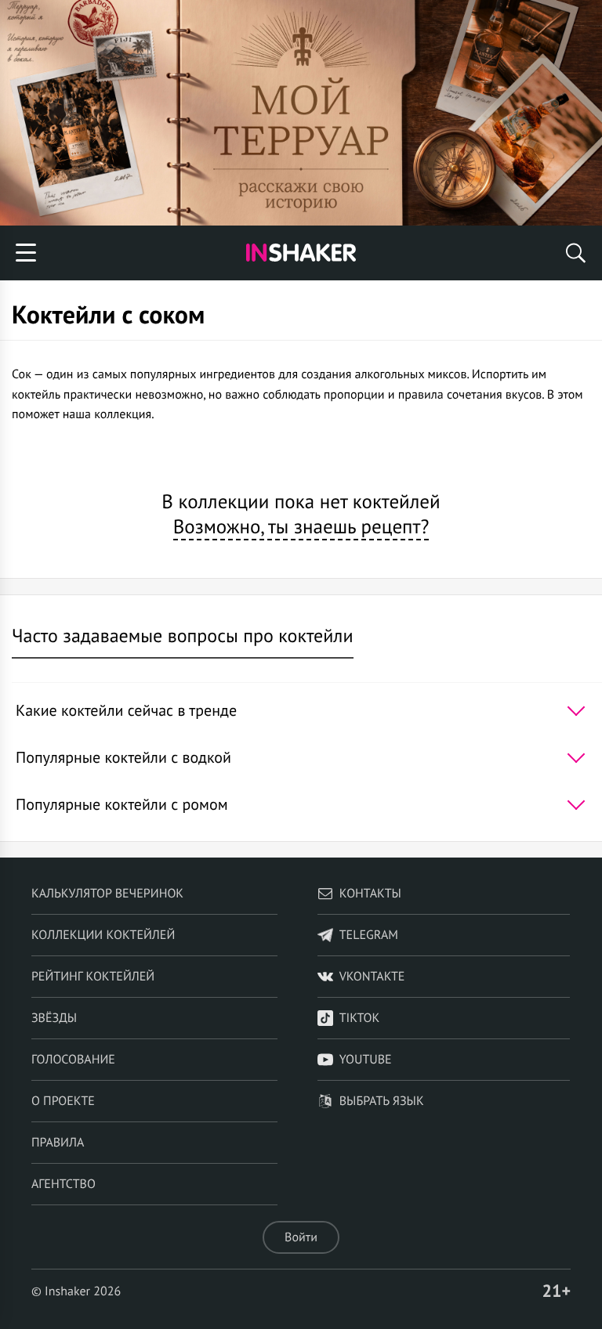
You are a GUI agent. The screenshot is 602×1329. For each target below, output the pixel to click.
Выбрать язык (381, 1101)
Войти (301, 1237)
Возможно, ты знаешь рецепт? (301, 526)
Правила (57, 1142)
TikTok (359, 1018)
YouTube (365, 1059)
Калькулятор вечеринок (107, 893)
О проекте (63, 1101)
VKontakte (372, 976)
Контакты (370, 893)
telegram (368, 935)
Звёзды (54, 1018)
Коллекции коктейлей (103, 935)
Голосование (73, 1059)
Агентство (63, 1184)
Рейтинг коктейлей (92, 976)
